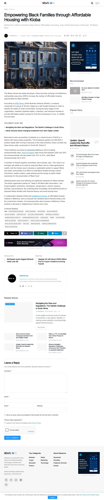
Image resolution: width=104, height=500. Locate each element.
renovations (35, 223)
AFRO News (19, 103)
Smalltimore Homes (39, 196)
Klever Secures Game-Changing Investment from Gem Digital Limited (32, 131)
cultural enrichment (36, 214)
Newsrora (14, 35)
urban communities (49, 223)
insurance (44, 217)
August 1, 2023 (25, 35)
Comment (8, 371)
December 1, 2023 (51, 311)
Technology (10, 304)
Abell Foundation (28, 153)
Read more (41, 327)
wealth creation (11, 226)
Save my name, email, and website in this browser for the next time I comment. (32, 415)
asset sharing (30, 211)
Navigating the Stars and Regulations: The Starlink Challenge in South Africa (35, 127)
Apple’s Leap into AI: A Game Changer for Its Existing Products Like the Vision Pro (86, 183)
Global (41, 35)
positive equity (23, 220)
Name (7, 397)
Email (6, 406)
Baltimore (41, 211)
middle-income (10, 220)
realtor (26, 223)
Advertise (57, 460)
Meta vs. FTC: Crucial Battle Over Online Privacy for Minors (57, 335)
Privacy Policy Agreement (13, 420)
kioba (52, 217)
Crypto (31, 460)
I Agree (52, 497)
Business (11, 9)
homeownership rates (30, 217)
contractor (21, 214)
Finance (31, 465)
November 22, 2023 (23, 350)
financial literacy (52, 214)
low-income (60, 217)
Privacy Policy (36, 423)
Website (39, 406)
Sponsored (57, 457)
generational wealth (13, 217)
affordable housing (16, 211)
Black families (52, 211)
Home (6, 9)
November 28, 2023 (23, 340)
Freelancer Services (60, 463)
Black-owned (10, 214)
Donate (56, 465)
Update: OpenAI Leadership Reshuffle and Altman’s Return (24, 346)
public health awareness (40, 220)
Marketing (44, 460)
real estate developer (13, 223)
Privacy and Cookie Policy (90, 495)
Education (32, 463)
